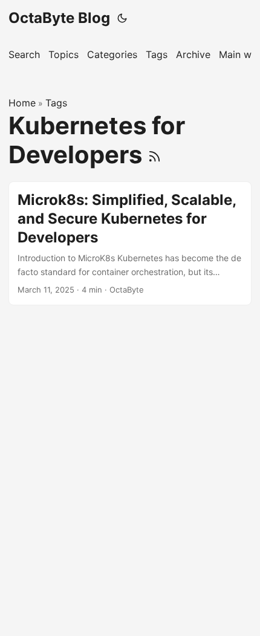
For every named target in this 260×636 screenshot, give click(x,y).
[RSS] (154, 154)
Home (22, 103)
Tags (56, 103)
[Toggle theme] (122, 18)
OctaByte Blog (59, 18)
